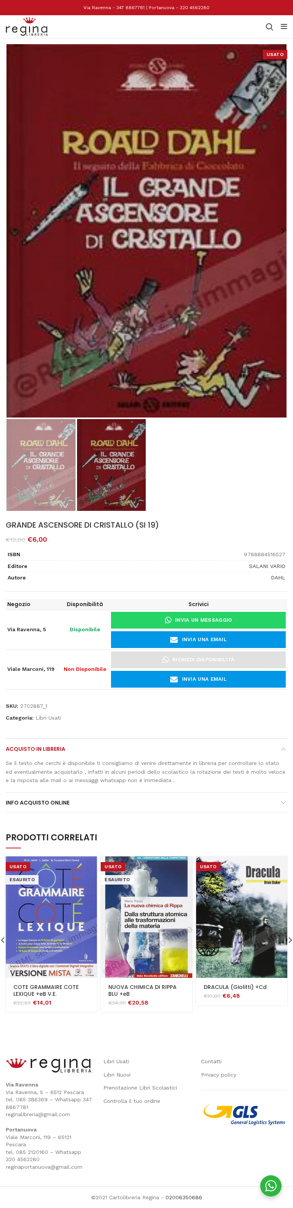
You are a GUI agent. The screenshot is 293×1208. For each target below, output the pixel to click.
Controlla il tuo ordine (131, 1101)
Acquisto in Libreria (35, 749)
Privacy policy (218, 1075)
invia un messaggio (203, 620)
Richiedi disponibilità (203, 659)
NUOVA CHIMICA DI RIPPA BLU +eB (142, 990)
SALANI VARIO (267, 566)
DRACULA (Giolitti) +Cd (235, 987)
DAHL (278, 577)
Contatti (211, 1061)
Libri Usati (48, 718)
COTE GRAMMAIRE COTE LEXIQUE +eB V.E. (46, 990)
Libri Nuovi (116, 1075)
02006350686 (184, 1197)
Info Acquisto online (37, 802)
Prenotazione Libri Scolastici (140, 1088)
